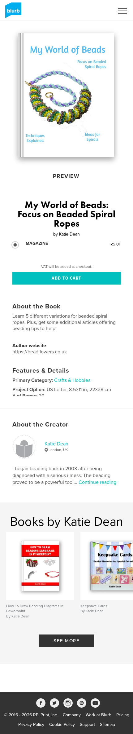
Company (72, 715)
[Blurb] (12, 13)
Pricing (122, 715)
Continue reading (97, 482)
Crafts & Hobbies (72, 380)
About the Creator (40, 424)
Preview (66, 176)
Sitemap (107, 724)
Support (87, 724)
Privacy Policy (31, 724)
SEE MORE (66, 640)
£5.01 (115, 244)
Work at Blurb (98, 715)
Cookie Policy (62, 724)
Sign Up (98, 10)
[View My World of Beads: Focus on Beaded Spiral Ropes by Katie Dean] (66, 95)
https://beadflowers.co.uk (39, 352)
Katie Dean (56, 444)
